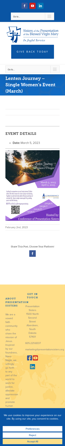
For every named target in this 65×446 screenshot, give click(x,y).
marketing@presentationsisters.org (44, 349)
